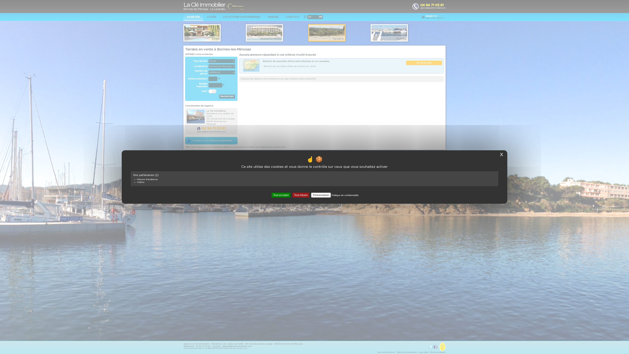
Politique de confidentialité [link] (345, 195)
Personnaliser (321, 195)
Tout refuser (301, 195)
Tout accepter (281, 195)
